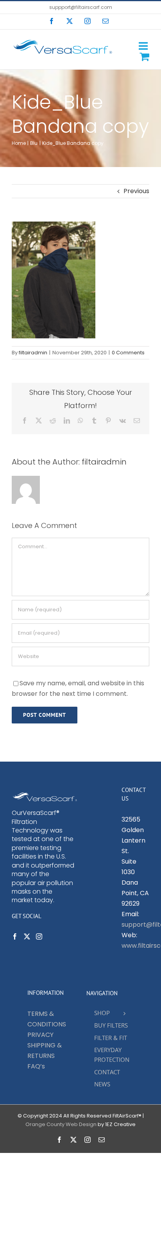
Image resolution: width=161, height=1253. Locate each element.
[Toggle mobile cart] (144, 56)
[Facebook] (15, 936)
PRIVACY (40, 1034)
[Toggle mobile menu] (144, 45)
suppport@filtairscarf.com (80, 7)
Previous (136, 191)
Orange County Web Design (61, 1124)
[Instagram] (39, 936)
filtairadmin (33, 352)
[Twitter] (27, 936)
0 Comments (128, 352)
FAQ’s (36, 1066)
